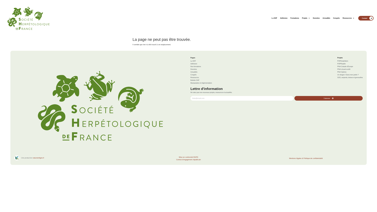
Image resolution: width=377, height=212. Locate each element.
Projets (304, 18)
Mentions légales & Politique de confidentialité (306, 158)
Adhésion (283, 18)
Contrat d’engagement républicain (188, 160)
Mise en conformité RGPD (188, 157)
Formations (294, 18)
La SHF (274, 18)
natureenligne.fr (38, 158)
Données (316, 18)
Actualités (326, 18)
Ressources (347, 18)
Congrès (336, 18)
